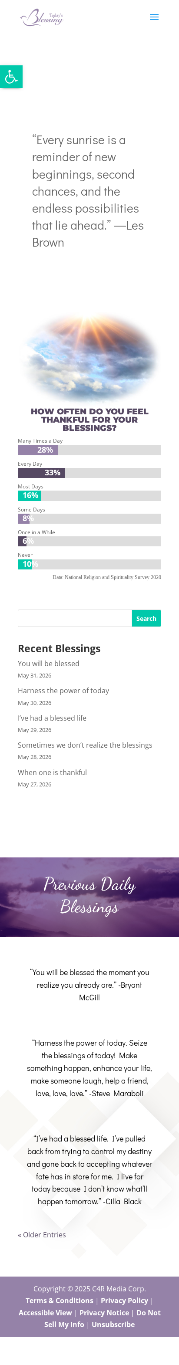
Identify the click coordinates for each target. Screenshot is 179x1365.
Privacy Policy (124, 1300)
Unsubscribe (113, 1324)
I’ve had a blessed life (52, 718)
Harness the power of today (63, 690)
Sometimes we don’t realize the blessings (85, 745)
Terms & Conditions (59, 1300)
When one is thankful (52, 772)
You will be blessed (49, 663)
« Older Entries (42, 1235)
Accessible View (45, 1313)
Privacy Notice (104, 1313)
